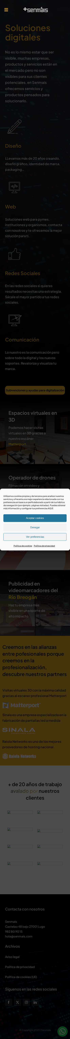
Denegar (35, 527)
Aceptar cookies (35, 518)
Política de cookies (23, 545)
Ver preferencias (35, 536)
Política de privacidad (44, 545)
